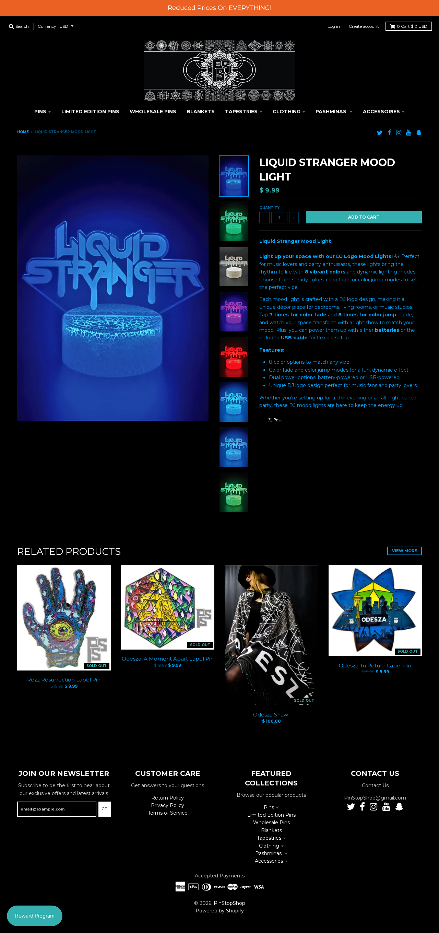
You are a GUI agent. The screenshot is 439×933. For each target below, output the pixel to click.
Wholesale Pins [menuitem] (153, 111)
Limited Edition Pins (271, 815)
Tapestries (269, 838)
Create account (364, 26)
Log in (334, 26)
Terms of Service (168, 813)
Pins (269, 807)
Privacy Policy (167, 805)
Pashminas (269, 853)
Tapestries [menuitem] (241, 111)
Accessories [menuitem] (381, 111)
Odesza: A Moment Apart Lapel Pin (168, 658)
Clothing (269, 846)
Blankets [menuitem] (201, 111)
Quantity (269, 208)
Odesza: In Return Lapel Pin (375, 665)
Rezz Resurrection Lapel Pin (63, 679)
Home (23, 132)
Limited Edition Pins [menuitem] (90, 111)
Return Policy (167, 798)
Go (104, 808)
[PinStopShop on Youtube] (408, 133)
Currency (47, 26)
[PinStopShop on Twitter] (380, 133)
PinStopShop (229, 903)
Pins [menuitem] (40, 111)
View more (404, 550)
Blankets (271, 830)
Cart (412, 26)
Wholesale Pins (271, 822)
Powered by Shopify (219, 911)
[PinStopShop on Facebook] (389, 133)
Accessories (269, 861)
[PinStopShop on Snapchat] (419, 133)
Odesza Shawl (271, 714)
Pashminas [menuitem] (332, 111)
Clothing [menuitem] (286, 111)
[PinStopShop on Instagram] (398, 133)
